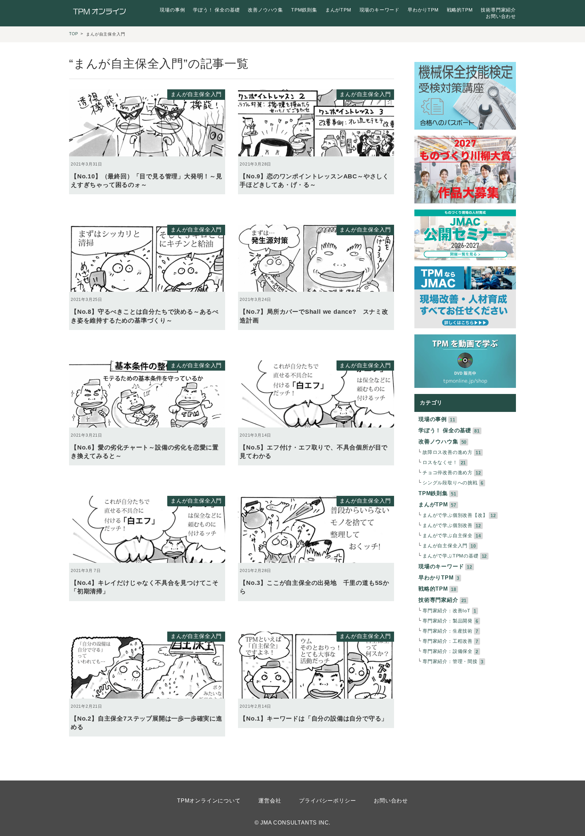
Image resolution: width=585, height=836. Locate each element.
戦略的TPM (460, 10)
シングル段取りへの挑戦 (450, 482)
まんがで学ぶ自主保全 (447, 535)
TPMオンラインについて (209, 801)
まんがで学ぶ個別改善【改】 (455, 515)
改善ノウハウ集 (265, 10)
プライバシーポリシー (327, 801)
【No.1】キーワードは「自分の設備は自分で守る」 (314, 718)
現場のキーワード (379, 10)
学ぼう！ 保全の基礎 (216, 10)
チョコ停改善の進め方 (447, 472)
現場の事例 (172, 10)
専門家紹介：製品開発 (447, 620)
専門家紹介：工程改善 (447, 641)
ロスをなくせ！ (440, 462)
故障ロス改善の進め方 (447, 452)
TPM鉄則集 (304, 10)
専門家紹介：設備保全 (447, 651)
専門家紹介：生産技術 (447, 631)
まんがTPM (338, 10)
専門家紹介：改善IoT (446, 610)
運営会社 (269, 801)
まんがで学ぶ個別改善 (447, 525)
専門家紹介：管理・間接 (450, 661)
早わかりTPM (423, 10)
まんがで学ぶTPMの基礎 (450, 555)
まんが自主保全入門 (196, 94)
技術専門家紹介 (498, 10)
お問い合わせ (501, 16)
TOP (73, 33)
